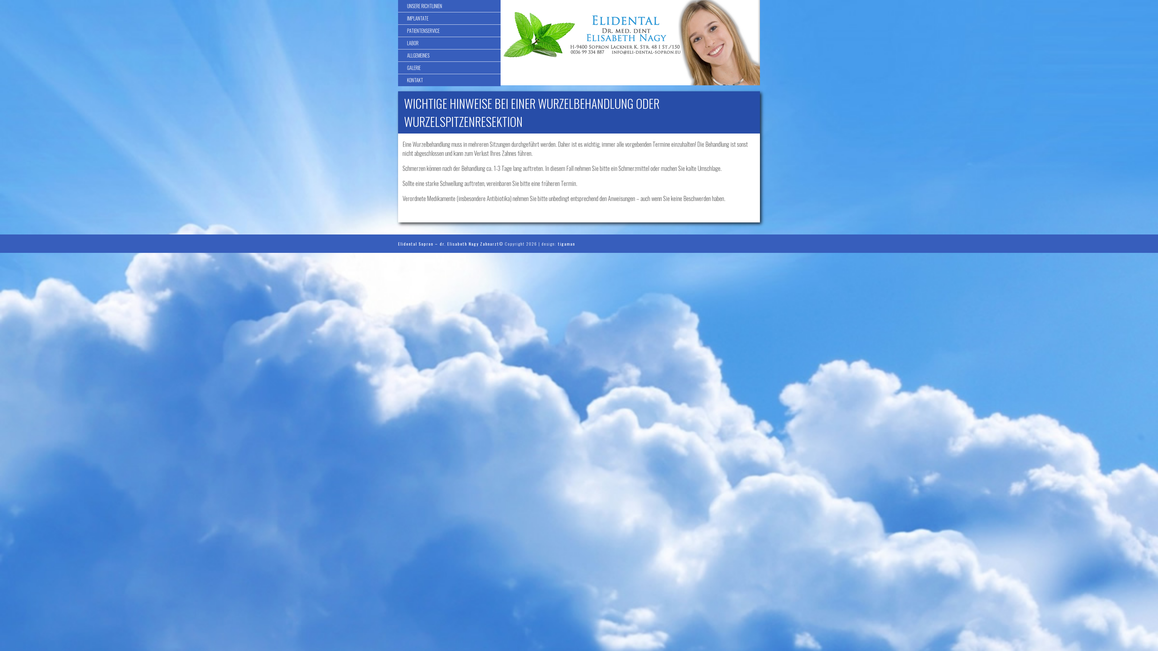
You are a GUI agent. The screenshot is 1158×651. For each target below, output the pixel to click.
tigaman (566, 244)
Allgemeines (418, 55)
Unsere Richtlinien (424, 6)
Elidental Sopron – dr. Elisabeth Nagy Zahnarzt (448, 244)
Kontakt (415, 80)
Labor (413, 43)
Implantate (418, 18)
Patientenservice (423, 30)
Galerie (414, 67)
